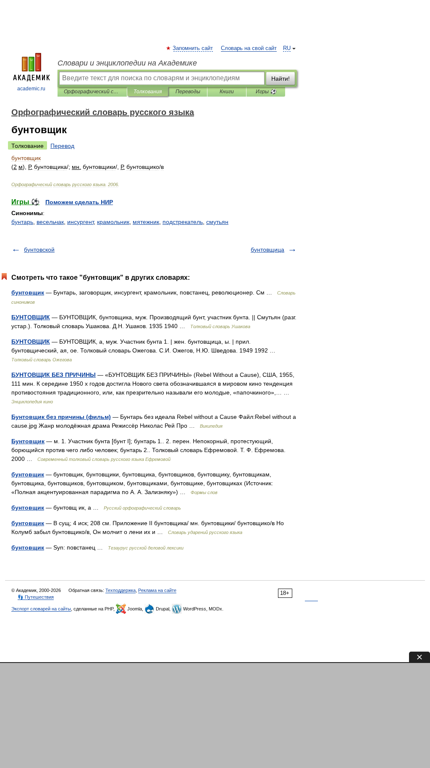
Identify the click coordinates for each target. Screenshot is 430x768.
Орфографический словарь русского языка (92, 92)
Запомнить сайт (193, 48)
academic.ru (31, 89)
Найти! (280, 78)
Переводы (188, 92)
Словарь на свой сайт (249, 48)
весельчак (50, 221)
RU (287, 48)
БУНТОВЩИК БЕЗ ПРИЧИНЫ (53, 374)
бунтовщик (27, 292)
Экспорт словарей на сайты (41, 608)
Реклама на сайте (157, 590)
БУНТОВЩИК (30, 317)
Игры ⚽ (266, 92)
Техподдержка (120, 590)
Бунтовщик (28, 441)
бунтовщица (267, 249)
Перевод (62, 145)
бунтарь (22, 221)
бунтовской (39, 249)
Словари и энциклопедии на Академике (127, 63)
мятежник (146, 221)
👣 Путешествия (36, 597)
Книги (227, 92)
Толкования (148, 92)
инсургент (80, 221)
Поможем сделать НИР (79, 202)
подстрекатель (183, 221)
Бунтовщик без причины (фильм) (61, 416)
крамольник (113, 221)
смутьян (217, 221)
